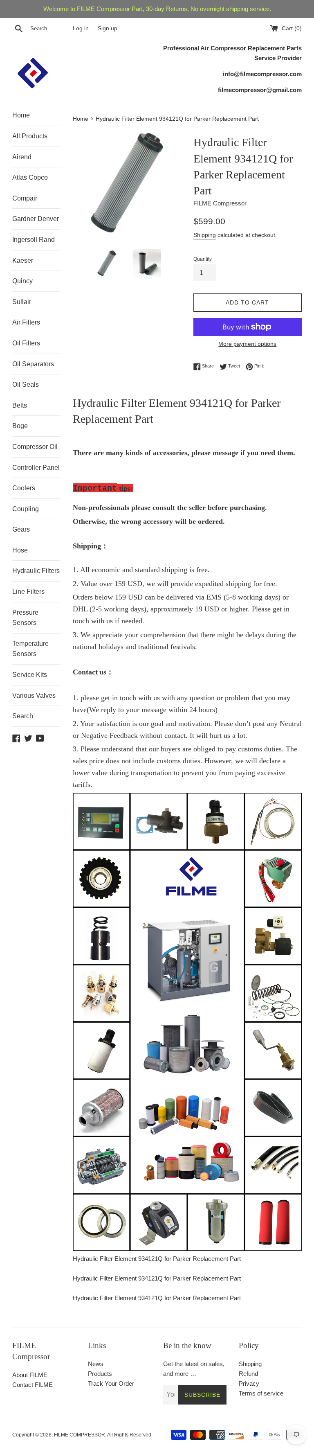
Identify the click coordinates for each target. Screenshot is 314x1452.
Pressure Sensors (25, 618)
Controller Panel (36, 467)
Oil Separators (33, 364)
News (95, 1363)
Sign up (107, 28)
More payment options (247, 343)
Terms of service (261, 1393)
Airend (21, 156)
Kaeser (22, 260)
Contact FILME (32, 1384)
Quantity (202, 259)
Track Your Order (111, 1383)
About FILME (29, 1374)
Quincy (22, 280)
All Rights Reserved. (130, 1435)
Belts (19, 405)
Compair (24, 198)
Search (22, 715)
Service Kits (29, 674)
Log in (81, 28)
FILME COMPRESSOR (79, 1435)
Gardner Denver (35, 218)
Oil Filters (26, 343)
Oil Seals (25, 384)
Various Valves (34, 695)
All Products (29, 136)
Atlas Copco (30, 177)
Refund (248, 1373)
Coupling (25, 508)
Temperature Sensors (30, 649)
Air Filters (26, 322)
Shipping (204, 235)
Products (100, 1373)
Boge (20, 425)
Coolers (23, 488)
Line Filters (28, 591)
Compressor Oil (35, 446)
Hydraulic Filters (36, 570)
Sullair (21, 301)
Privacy (249, 1383)
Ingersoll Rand (33, 239)
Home (21, 115)
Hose (20, 550)
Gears (21, 529)
